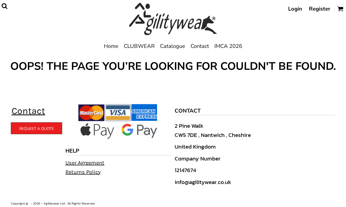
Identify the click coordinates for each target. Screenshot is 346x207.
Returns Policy (83, 172)
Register (319, 8)
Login (295, 8)
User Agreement (84, 163)
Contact (28, 111)
